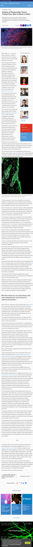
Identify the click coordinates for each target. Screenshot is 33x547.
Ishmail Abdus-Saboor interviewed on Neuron (26, 508)
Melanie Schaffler (24, 86)
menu (2, 5)
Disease (3, 505)
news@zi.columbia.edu (25, 129)
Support (29, 5)
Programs (9, 536)
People (5, 536)
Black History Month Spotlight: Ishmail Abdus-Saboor (16, 508)
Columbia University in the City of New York (6, 0)
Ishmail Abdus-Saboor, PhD (23, 120)
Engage (13, 536)
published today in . (7, 91)
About (5, 538)
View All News (16, 517)
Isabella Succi (23, 75)
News (2, 538)
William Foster (23, 97)
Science (2, 536)
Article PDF (23, 136)
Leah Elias (22, 222)
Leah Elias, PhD (23, 64)
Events (17, 536)
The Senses (14, 505)
